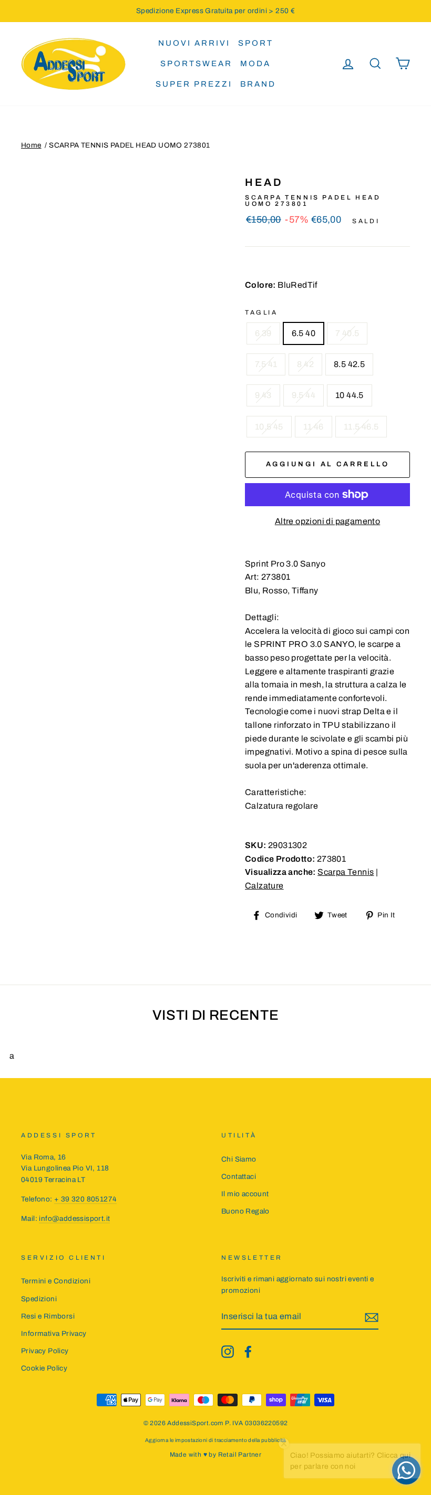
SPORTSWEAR (196, 63)
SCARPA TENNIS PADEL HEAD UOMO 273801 (129, 145)
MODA (255, 63)
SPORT (255, 43)
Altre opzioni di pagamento (327, 521)
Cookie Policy (44, 1368)
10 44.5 (349, 395)
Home (31, 145)
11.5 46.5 (361, 426)
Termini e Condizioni (55, 1281)
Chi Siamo (238, 1159)
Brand (258, 84)
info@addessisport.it (74, 1218)
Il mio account (245, 1194)
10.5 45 (269, 426)
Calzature (264, 885)
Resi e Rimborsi (48, 1316)
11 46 (313, 426)
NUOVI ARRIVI (194, 43)
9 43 (263, 395)
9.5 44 (303, 395)
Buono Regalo (245, 1211)
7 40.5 (347, 333)
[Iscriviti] (371, 1317)
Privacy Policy (45, 1351)
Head (264, 182)
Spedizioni (39, 1299)
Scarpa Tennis (345, 871)
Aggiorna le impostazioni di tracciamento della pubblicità (215, 1440)
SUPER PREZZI (194, 84)
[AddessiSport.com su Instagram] (227, 1351)
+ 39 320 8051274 (85, 1199)
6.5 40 (303, 333)
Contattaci (238, 1176)
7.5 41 (266, 364)
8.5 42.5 (349, 364)
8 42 (305, 364)
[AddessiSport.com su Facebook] (248, 1351)
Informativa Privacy (54, 1333)
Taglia (261, 312)
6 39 (263, 333)
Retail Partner (240, 1454)
